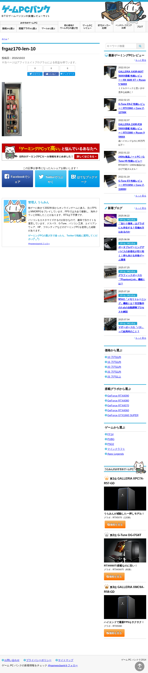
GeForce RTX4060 (118, 410)
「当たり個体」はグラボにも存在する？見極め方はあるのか (131, 227)
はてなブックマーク (87, 179)
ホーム (4, 39)
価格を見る (116, 524)
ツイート (36, 74)
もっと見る (140, 60)
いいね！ (52, 74)
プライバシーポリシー (38, 660)
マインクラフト (116, 448)
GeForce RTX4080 (118, 400)
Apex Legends (115, 453)
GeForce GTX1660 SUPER (122, 415)
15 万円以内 (114, 362)
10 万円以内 (114, 357)
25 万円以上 (114, 376)
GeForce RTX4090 (118, 395)
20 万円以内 (114, 366)
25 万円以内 (114, 371)
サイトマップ (65, 660)
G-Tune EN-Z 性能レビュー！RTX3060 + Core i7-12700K (131, 108)
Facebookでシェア (20, 179)
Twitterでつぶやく (54, 179)
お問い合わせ (11, 660)
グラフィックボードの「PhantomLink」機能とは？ (131, 279)
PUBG (110, 439)
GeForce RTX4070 (118, 405)
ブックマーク (68, 74)
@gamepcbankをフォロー (39, 244)
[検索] (140, 46)
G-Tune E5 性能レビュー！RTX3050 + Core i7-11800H (131, 185)
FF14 (110, 434)
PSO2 (110, 444)
